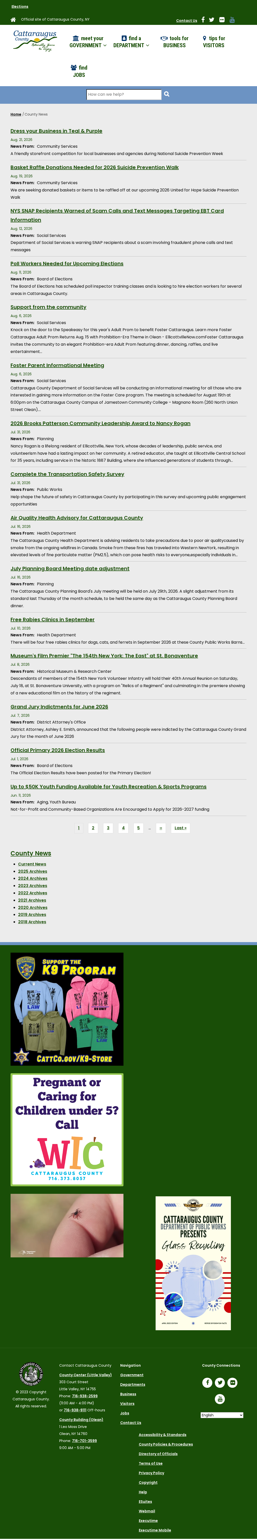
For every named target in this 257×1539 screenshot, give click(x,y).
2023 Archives (32, 886)
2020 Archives (32, 907)
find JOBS (80, 71)
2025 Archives (32, 871)
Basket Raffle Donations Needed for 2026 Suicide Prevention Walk (95, 167)
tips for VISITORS (214, 42)
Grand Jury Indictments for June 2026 (59, 706)
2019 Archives (32, 914)
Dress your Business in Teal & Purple (56, 130)
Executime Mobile (155, 1530)
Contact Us (186, 20)
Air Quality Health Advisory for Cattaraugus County (77, 517)
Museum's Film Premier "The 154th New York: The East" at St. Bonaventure (104, 655)
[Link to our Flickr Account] (224, 20)
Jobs (124, 1413)
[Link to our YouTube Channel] (221, 1399)
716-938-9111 (75, 1410)
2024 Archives (32, 878)
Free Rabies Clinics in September (53, 619)
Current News (32, 864)
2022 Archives (32, 893)
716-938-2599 (85, 1396)
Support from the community (48, 307)
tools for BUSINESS (175, 42)
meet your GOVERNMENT (86, 42)
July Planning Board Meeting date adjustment (70, 568)
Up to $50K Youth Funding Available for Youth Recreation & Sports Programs (109, 786)
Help (143, 1492)
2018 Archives (32, 922)
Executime (148, 1520)
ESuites (145, 1501)
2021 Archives (32, 900)
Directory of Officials (158, 1453)
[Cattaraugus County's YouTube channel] (234, 20)
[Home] (35, 39)
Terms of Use (151, 1463)
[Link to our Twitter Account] (213, 20)
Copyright (148, 1482)
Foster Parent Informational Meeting (57, 365)
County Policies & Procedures (166, 1444)
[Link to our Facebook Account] (205, 20)
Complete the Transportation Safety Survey (67, 474)
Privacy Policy (151, 1472)
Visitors (127, 1403)
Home (16, 114)
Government (132, 1374)
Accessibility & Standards (162, 1434)
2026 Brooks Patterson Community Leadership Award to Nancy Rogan (100, 423)
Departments (132, 1384)
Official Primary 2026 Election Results (58, 750)
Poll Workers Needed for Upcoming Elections (67, 263)
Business (128, 1394)
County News (31, 853)
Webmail (147, 1511)
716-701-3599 (84, 1440)
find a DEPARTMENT (129, 42)
